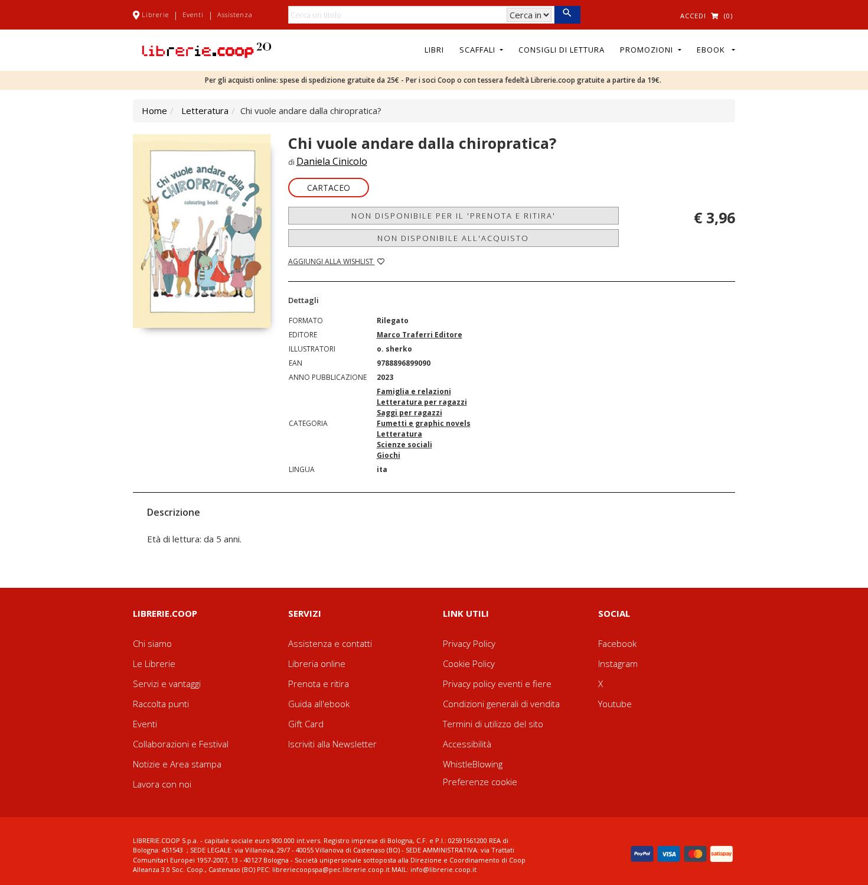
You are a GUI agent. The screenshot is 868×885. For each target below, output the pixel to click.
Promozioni (648, 49)
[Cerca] (567, 15)
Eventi (193, 14)
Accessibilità (467, 744)
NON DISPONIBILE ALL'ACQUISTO (453, 238)
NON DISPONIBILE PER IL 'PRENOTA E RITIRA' (453, 215)
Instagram (618, 663)
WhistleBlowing (472, 764)
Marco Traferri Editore (419, 335)
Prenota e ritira (318, 683)
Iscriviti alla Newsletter (332, 744)
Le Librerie (154, 663)
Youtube (615, 704)
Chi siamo (152, 643)
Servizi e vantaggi (167, 683)
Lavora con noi (162, 784)
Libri (434, 49)
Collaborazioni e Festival (181, 744)
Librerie (155, 14)
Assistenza (235, 14)
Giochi (388, 455)
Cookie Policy (469, 663)
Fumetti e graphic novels (424, 423)
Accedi (693, 15)
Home (154, 110)
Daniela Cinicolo (331, 161)
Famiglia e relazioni (414, 391)
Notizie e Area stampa (177, 764)
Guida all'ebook (319, 704)
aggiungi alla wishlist (331, 261)
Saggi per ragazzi (409, 413)
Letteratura (205, 110)
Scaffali (478, 49)
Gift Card (306, 724)
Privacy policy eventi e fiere (497, 683)
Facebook (617, 643)
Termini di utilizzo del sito (493, 724)
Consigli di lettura (561, 49)
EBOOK (713, 49)
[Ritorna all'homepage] (206, 49)
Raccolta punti (161, 704)
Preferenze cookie (480, 782)
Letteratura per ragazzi (422, 402)
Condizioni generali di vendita (501, 704)
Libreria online (316, 663)
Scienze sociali (404, 445)
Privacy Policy (469, 643)
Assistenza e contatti (330, 643)
